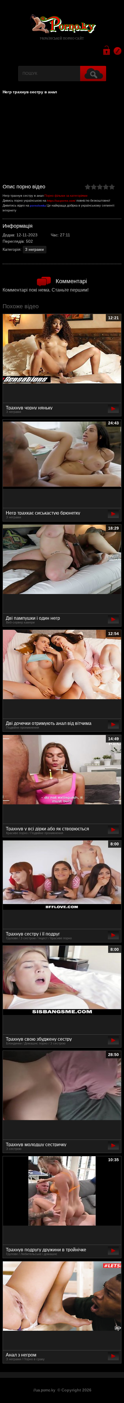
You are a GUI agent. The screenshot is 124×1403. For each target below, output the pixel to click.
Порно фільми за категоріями (65, 195)
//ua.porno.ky (44, 1390)
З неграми (34, 249)
